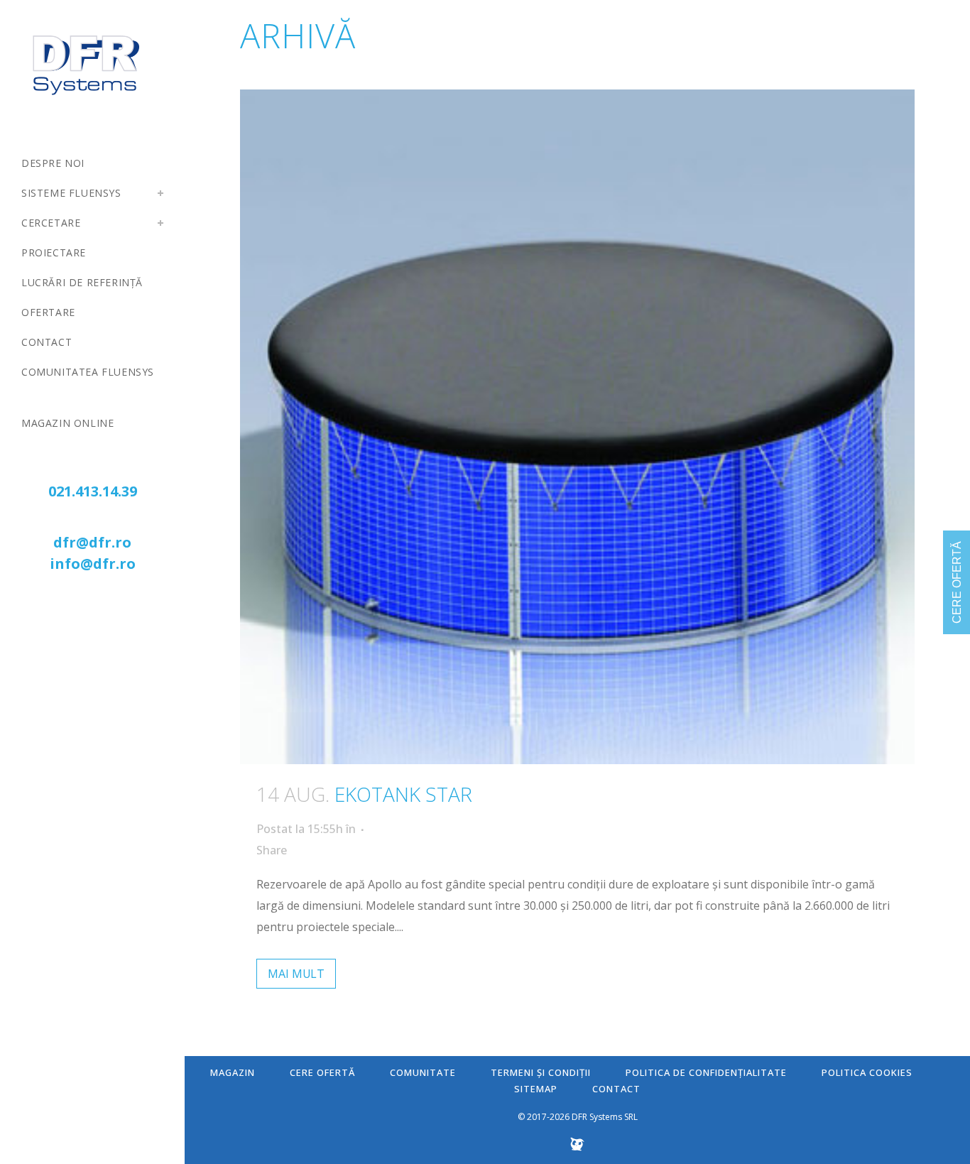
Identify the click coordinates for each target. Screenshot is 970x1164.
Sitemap (535, 1088)
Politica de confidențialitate (706, 1072)
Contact (616, 1088)
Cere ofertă (322, 1072)
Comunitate (423, 1072)
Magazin (232, 1072)
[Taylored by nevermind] (577, 1148)
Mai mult (296, 973)
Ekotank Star (403, 793)
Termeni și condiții (541, 1072)
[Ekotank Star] (577, 426)
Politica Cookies (867, 1072)
